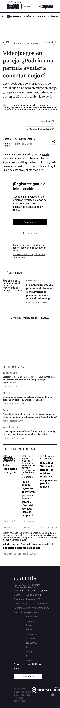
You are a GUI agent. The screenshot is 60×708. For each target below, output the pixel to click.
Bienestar (17, 43)
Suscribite (28, 676)
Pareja (45, 318)
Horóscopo (31, 642)
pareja (45, 154)
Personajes (31, 616)
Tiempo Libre (14, 16)
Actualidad (31, 595)
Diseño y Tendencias (34, 16)
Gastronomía (32, 612)
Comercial (19, 603)
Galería (6, 42)
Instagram (43, 608)
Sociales (53, 16)
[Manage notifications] (53, 695)
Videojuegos (30, 318)
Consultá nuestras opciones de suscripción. (29, 256)
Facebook (43, 603)
